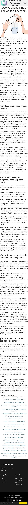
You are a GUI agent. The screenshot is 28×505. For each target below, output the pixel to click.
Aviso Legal (4, 483)
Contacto (4, 480)
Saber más (3, 470)
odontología (19, 484)
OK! (23, 503)
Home (3, 478)
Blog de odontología (21, 478)
